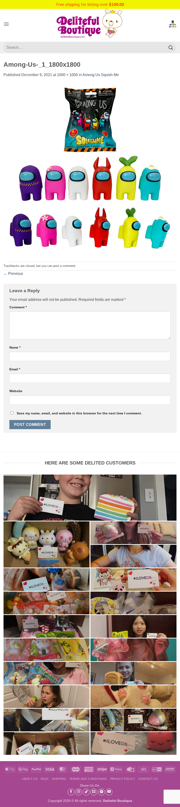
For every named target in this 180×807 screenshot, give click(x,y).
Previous (13, 274)
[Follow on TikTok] (86, 792)
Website (15, 391)
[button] (6, 24)
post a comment (64, 266)
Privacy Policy (122, 779)
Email (14, 369)
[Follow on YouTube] (108, 792)
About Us (30, 779)
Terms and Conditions (88, 779)
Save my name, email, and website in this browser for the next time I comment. (79, 413)
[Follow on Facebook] (71, 792)
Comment (18, 307)
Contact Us (148, 779)
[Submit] (171, 47)
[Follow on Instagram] (78, 792)
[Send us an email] (93, 792)
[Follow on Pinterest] (101, 792)
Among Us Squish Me (100, 75)
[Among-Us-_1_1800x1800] (90, 170)
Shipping (59, 779)
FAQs (45, 779)
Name (14, 347)
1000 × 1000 (67, 75)
